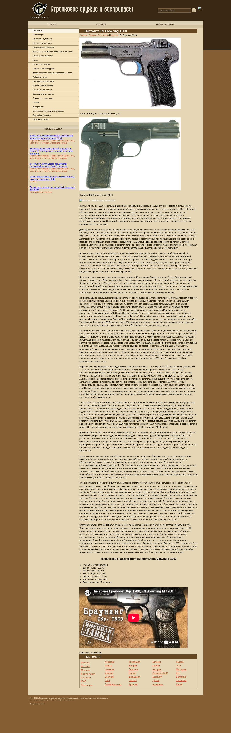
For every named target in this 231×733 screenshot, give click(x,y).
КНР (178, 673)
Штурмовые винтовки (42, 43)
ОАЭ (178, 665)
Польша (133, 680)
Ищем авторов (165, 24)
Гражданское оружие (42, 64)
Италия (156, 665)
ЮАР (83, 681)
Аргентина (157, 684)
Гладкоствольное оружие (43, 68)
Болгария (181, 677)
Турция (155, 680)
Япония (108, 665)
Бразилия (157, 677)
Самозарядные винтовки (43, 47)
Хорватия (109, 662)
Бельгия (156, 662)
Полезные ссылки (40, 119)
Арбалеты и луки (40, 77)
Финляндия (134, 662)
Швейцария (134, 677)
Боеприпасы (38, 107)
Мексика (85, 670)
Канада (179, 662)
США (107, 680)
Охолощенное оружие (42, 90)
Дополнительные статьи (43, 94)
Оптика (36, 102)
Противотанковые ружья (43, 81)
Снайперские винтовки (43, 56)
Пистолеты (37, 30)
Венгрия (133, 665)
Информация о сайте (37, 704)
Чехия (179, 684)
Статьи (52, 24)
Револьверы (38, 35)
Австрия (156, 669)
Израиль (85, 662)
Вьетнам (109, 677)
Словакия (86, 677)
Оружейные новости (42, 115)
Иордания (181, 669)
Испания (85, 666)
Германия (133, 669)
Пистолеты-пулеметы (42, 39)
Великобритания (113, 684)
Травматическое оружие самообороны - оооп (52, 73)
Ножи (35, 60)
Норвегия (109, 669)
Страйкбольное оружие (43, 85)
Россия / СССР (160, 673)
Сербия (132, 673)
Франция (133, 684)
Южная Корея (88, 674)
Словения (181, 680)
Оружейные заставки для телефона (48, 111)
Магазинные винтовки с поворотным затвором (53, 52)
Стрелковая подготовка (43, 98)
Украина (109, 673)
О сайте (101, 24)
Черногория (87, 685)
